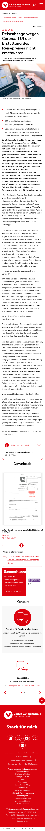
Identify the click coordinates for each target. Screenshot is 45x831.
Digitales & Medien (22, 774)
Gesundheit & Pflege (22, 785)
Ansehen (5, 535)
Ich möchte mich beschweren (22, 644)
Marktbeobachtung (22, 790)
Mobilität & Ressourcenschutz (22, 793)
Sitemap (35, 753)
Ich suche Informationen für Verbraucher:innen (22, 646)
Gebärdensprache (14, 764)
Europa (22, 779)
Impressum (9, 753)
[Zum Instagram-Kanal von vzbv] (18, 738)
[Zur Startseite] (14, 5)
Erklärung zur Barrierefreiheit (22, 760)
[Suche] (34, 5)
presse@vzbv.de (13, 685)
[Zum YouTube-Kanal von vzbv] (27, 738)
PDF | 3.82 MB (8, 538)
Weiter (39, 692)
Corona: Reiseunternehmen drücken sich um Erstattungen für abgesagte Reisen (23, 560)
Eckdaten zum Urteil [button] (20, 445)
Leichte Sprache (31, 764)
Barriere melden (22, 757)
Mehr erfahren (12, 591)
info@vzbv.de (22, 821)
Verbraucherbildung (22, 801)
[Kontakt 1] (22, 693)
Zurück (5, 692)
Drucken (39, 26)
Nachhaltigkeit (22, 796)
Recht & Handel (22, 804)
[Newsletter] (22, 745)
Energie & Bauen (22, 777)
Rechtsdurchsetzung (22, 798)
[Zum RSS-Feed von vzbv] (35, 738)
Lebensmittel (23, 788)
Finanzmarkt (22, 782)
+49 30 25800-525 (32, 685)
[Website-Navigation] (41, 5)
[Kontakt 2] (24, 693)
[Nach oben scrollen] (42, 700)
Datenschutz (23, 753)
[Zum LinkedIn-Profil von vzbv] (10, 738)
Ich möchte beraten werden (22, 640)
